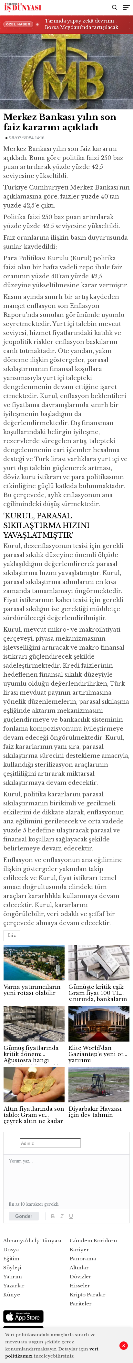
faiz (11, 935)
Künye (11, 1295)
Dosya (11, 1250)
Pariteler (81, 1304)
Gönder (23, 1216)
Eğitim (11, 1259)
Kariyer (79, 1250)
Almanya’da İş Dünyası (32, 1241)
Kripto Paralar (88, 1295)
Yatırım (12, 1277)
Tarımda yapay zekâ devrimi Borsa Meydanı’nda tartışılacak (81, 24)
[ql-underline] (71, 1216)
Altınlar (79, 1268)
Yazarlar (14, 1286)
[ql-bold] (52, 1216)
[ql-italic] (61, 1216)
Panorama (83, 1259)
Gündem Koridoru (93, 1241)
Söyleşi (12, 1268)
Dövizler (80, 1277)
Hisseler (80, 1286)
